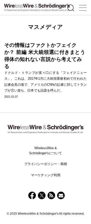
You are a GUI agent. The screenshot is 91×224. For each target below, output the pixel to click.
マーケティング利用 (45, 175)
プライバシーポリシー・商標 (45, 164)
